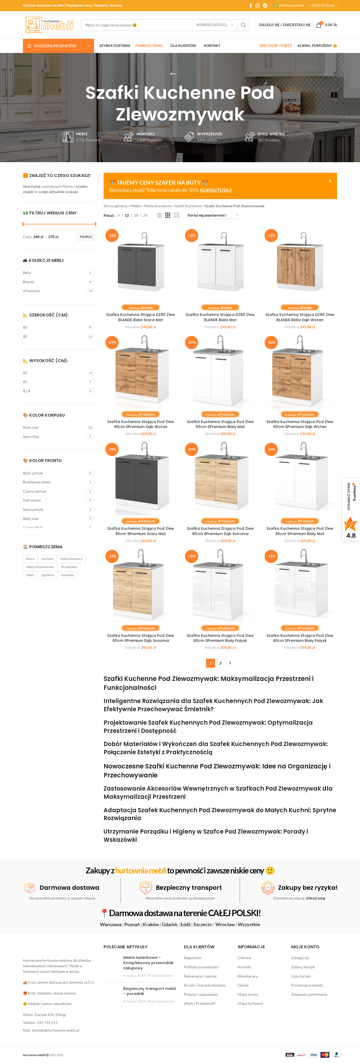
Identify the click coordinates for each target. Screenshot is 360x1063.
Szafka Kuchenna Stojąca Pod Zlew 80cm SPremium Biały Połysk (299, 638)
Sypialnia (47, 575)
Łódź (186, 924)
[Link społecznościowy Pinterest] (265, 5)
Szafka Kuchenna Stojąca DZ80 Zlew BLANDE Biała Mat (220, 317)
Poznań (132, 924)
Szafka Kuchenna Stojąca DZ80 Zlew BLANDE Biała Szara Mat (140, 317)
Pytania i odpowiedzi (201, 994)
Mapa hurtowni (250, 1003)
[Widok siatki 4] (176, 215)
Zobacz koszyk (303, 967)
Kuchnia (47, 559)
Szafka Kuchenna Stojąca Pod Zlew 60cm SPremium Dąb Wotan (299, 424)
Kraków (151, 924)
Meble (135, 206)
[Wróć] (173, 74)
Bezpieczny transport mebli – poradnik (149, 991)
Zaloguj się (300, 957)
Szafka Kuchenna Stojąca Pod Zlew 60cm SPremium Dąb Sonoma (140, 638)
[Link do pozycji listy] (59, 1015)
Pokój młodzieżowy (40, 567)
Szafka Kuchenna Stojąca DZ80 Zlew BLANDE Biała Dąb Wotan (299, 317)
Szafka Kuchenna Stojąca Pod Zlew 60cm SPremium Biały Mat (220, 424)
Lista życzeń (300, 976)
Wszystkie (249, 924)
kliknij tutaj (315, 898)
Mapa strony (248, 994)
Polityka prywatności (201, 967)
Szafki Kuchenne (188, 206)
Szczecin (202, 924)
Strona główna (115, 206)
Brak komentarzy (161, 976)
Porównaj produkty (307, 985)
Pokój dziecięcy (71, 559)
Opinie (243, 985)
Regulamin (192, 957)
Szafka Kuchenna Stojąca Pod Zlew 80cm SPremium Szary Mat (140, 531)
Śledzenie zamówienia (309, 994)
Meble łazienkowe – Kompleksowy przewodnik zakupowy (148, 962)
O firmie (244, 957)
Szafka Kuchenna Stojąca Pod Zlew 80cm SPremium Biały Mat (299, 531)
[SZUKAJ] (243, 25)
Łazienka (67, 575)
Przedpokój (69, 567)
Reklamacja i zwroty (200, 976)
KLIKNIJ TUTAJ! (216, 190)
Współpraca (248, 976)
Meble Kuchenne (158, 206)
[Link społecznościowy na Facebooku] (251, 5)
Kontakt (244, 967)
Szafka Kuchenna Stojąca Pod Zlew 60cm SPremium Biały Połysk (220, 638)
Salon (30, 575)
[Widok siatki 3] (167, 215)
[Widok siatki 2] (159, 215)
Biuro (30, 559)
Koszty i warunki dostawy (205, 985)
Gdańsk (170, 924)
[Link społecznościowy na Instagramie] (257, 5)
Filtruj (86, 237)
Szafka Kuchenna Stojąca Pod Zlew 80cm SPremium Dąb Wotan (140, 424)
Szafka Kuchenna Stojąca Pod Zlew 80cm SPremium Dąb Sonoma (220, 531)
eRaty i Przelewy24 (199, 1003)
